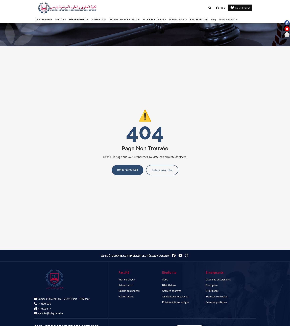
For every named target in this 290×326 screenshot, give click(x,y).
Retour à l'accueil (127, 169)
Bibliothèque (169, 285)
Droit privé (212, 285)
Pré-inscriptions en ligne (175, 302)
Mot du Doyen (126, 279)
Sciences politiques (216, 302)
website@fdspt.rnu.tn (50, 313)
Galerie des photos (129, 290)
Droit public (212, 290)
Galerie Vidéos (126, 296)
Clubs (165, 279)
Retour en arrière (162, 170)
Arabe (220, 20)
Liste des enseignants (218, 279)
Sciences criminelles (217, 296)
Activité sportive (171, 290)
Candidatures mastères (175, 296)
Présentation (125, 285)
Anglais (220, 14)
